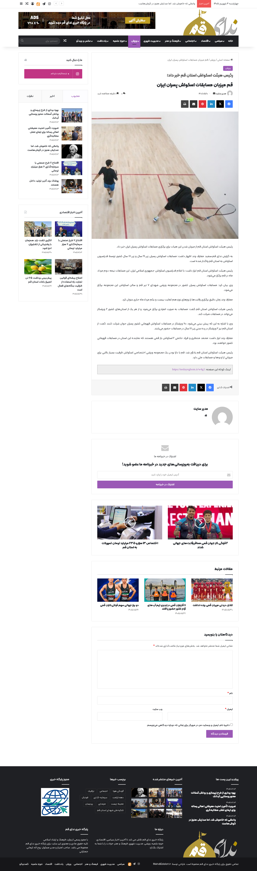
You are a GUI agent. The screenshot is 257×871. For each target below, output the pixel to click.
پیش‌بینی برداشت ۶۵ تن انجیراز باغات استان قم (38, 280)
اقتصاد (204, 41)
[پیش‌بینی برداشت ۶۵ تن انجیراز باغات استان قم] (38, 266)
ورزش (134, 41)
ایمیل (229, 709)
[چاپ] (185, 104)
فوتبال (85, 797)
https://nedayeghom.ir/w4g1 (188, 369)
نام (230, 693)
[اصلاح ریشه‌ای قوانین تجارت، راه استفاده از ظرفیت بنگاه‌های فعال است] (68, 266)
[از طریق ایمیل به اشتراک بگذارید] (193, 104)
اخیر (52, 96)
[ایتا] (38, 4)
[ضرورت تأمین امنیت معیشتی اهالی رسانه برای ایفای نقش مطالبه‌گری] (72, 133)
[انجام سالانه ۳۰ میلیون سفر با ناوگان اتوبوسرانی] (139, 813)
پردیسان (89, 804)
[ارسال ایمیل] (214, 93)
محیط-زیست (117, 804)
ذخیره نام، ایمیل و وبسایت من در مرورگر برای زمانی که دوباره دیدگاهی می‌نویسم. (188, 725)
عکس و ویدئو (83, 41)
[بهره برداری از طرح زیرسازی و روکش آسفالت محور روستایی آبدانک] (72, 115)
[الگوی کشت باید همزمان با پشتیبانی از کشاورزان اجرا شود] (38, 229)
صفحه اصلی (223, 60)
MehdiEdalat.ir (162, 864)
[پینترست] (202, 104)
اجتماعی (190, 41)
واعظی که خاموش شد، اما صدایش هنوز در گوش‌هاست (43, 148)
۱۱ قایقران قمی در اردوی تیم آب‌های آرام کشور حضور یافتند (166, 607)
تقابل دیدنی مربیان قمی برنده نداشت (213, 605)
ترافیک (91, 791)
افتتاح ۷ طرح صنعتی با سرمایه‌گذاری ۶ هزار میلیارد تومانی (166, 4)
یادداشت (101, 41)
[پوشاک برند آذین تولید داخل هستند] (72, 186)
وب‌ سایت (157, 709)
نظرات (30, 96)
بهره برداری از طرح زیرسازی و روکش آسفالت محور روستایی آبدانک (44, 114)
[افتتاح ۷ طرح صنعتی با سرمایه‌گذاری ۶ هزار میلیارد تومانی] (72, 168)
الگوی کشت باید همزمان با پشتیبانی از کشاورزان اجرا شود (38, 244)
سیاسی (218, 41)
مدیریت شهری (151, 41)
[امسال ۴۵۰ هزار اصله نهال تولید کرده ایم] (139, 803)
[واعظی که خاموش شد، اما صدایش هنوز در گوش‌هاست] (72, 151)
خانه (230, 41)
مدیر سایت (221, 93)
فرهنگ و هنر (172, 41)
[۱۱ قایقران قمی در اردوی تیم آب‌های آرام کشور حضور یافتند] (165, 590)
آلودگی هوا (118, 791)
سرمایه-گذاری (100, 797)
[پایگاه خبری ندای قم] (210, 21)
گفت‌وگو (24, 864)
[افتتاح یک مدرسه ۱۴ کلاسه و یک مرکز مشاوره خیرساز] (157, 813)
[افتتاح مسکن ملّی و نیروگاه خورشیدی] (174, 813)
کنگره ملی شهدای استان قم (110, 810)
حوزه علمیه (119, 41)
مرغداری (102, 804)
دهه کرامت (118, 797)
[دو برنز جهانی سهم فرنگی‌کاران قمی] (118, 590)
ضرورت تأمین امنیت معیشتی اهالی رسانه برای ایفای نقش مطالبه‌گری (43, 132)
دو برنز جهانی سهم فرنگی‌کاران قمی (119, 605)
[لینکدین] (211, 104)
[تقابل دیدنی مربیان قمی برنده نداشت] (212, 590)
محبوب (75, 96)
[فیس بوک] (229, 104)
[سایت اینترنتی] (206, 415)
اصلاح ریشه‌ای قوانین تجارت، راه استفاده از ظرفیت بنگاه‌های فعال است (70, 284)
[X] (220, 104)
